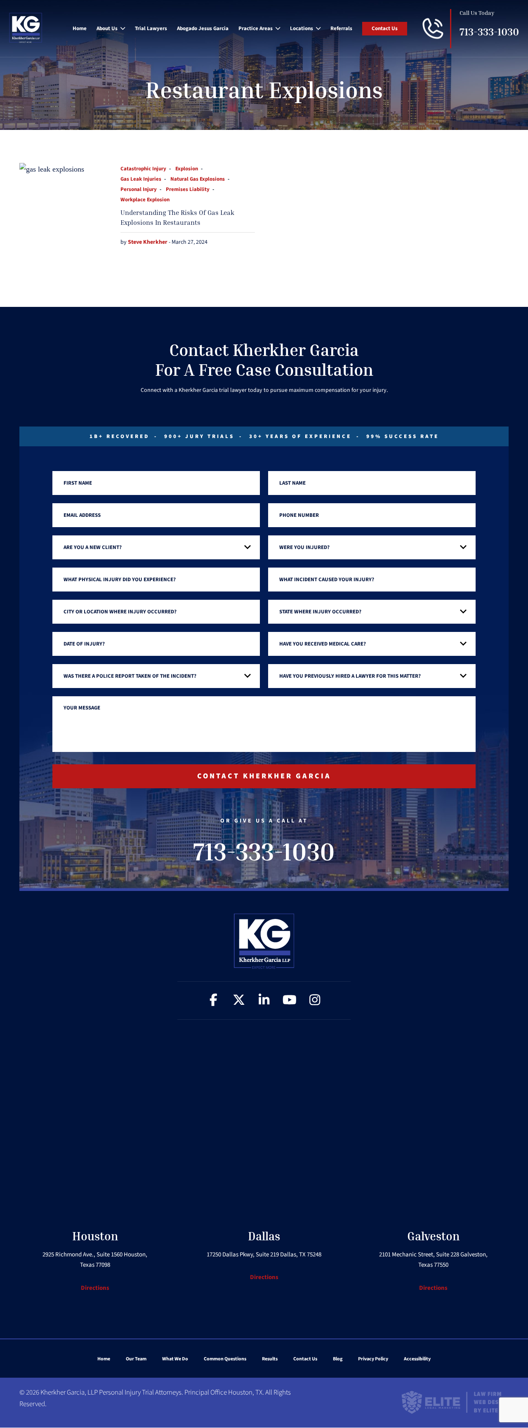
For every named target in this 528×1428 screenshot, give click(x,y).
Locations (301, 28)
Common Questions (225, 1358)
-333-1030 (489, 32)
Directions (95, 1288)
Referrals (341, 28)
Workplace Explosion (145, 199)
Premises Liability (188, 189)
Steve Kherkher (148, 242)
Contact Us (385, 28)
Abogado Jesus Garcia (203, 28)
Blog (337, 1358)
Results (270, 1358)
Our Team (136, 1358)
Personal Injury (138, 189)
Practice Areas (255, 28)
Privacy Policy (373, 1358)
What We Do (175, 1358)
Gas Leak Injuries (140, 179)
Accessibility (417, 1358)
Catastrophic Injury (143, 168)
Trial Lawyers (151, 28)
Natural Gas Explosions (197, 179)
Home (80, 28)
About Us (107, 28)
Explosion (186, 168)
